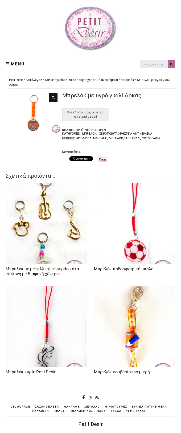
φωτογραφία (151, 138)
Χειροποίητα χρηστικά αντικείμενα (125, 133)
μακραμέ (100, 138)
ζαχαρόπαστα (47, 406)
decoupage (20, 406)
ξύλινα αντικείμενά (149, 406)
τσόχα (116, 410)
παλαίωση (40, 410)
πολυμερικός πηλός (88, 410)
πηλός (59, 410)
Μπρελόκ (89, 133)
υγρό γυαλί (132, 138)
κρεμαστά (84, 138)
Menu (17, 64)
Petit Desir (90, 424)
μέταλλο (92, 406)
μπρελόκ (116, 138)
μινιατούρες (116, 406)
